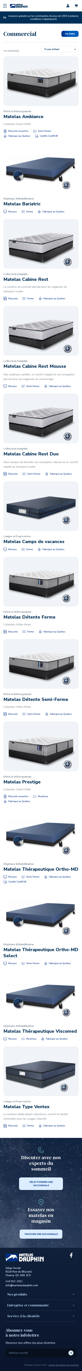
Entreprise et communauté (28, 1305)
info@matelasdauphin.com (22, 1285)
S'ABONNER (70, 1352)
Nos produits (17, 1294)
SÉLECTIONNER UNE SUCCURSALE (41, 1183)
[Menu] (5, 5)
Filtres (70, 33)
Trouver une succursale (41, 1234)
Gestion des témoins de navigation (63, 1365)
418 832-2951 (14, 1281)
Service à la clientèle (23, 1316)
